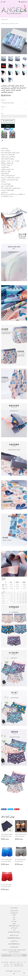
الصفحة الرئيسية (4, 19)
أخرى (14, 930)
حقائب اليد (14, 921)
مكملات (14, 923)
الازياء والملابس (14, 912)
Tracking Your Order (14, 932)
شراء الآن (8, 125)
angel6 (10, 971)
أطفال (14, 915)
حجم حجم (3, 106)
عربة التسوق (24, 1)
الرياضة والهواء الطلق (14, 925)
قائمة (4, 1)
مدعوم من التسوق (17, 971)
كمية (2, 113)
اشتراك (24, 955)
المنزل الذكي (14, 927)
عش (14, 917)
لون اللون (3, 100)
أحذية (14, 919)
